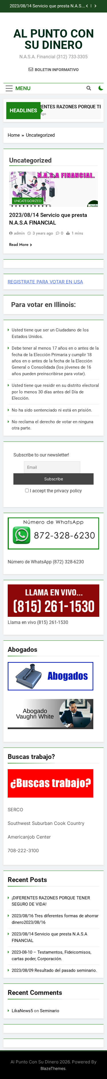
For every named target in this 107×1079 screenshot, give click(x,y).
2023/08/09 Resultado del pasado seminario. (54, 970)
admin (19, 233)
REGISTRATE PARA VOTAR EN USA (45, 282)
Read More (19, 244)
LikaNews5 (22, 1010)
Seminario (49, 1010)
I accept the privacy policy (55, 490)
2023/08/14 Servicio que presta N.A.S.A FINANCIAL (47, 6)
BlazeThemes (53, 1068)
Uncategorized (27, 201)
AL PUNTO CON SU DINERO (53, 39)
